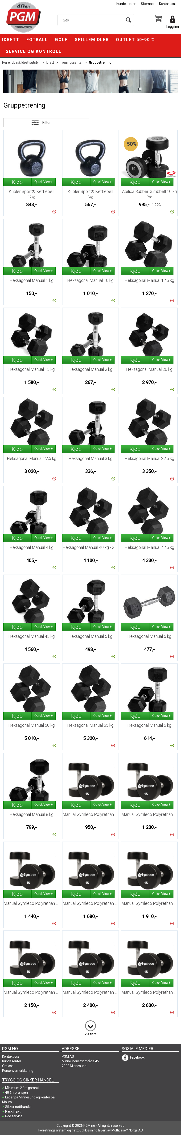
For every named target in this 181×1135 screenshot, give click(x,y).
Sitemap (147, 4)
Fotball (37, 39)
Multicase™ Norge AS (127, 1130)
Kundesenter (126, 4)
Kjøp (17, 182)
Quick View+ (43, 182)
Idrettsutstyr (30, 62)
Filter (46, 122)
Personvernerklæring (17, 1070)
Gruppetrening (100, 62)
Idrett (10, 39)
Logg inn (172, 27)
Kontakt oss (168, 4)
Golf (61, 39)
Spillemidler (92, 39)
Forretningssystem (52, 1130)
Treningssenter (71, 62)
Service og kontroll (34, 51)
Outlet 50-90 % (135, 39)
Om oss (7, 1066)
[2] (90, 1024)
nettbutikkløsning (84, 1130)
